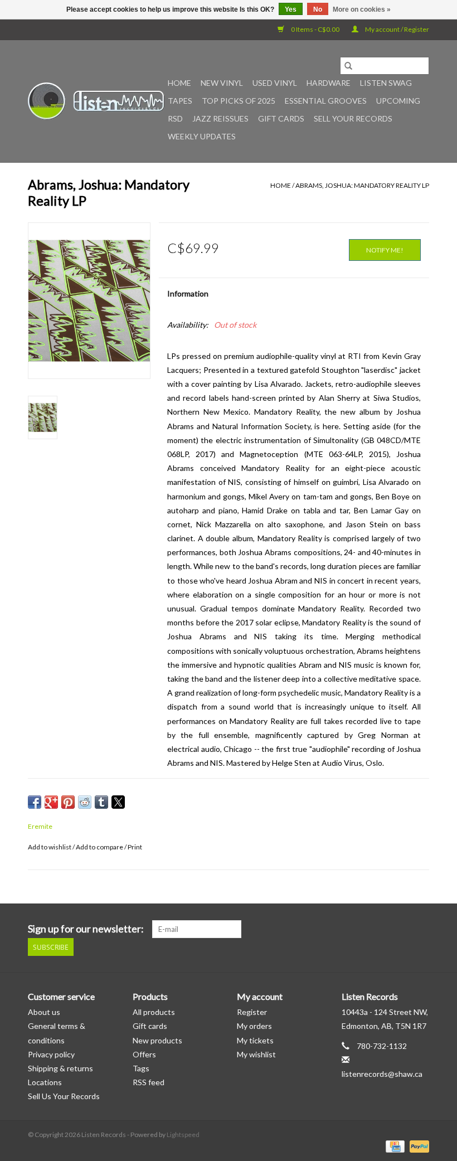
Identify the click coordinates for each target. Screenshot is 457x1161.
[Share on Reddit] (84, 802)
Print (135, 847)
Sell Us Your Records (64, 1096)
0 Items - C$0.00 (315, 29)
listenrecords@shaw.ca (382, 1074)
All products (154, 1012)
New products (157, 1040)
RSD (175, 118)
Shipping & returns (60, 1068)
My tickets (255, 1040)
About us (44, 1012)
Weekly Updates (202, 136)
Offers (144, 1054)
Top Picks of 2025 (238, 100)
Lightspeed (183, 1134)
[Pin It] (68, 802)
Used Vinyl (274, 83)
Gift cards (281, 118)
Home (179, 83)
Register (252, 1012)
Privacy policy (51, 1054)
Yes (290, 9)
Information (187, 293)
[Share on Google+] (51, 802)
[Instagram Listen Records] (420, 929)
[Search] (348, 66)
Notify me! (384, 250)
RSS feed (148, 1082)
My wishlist (256, 1054)
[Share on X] (118, 802)
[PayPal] (417, 1145)
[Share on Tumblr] (101, 802)
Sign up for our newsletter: (86, 929)
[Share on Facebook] (34, 802)
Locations (45, 1082)
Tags (141, 1068)
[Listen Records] (96, 101)
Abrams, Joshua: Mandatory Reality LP (362, 185)
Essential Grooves (326, 100)
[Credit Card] (394, 1145)
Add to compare (100, 847)
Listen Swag (386, 83)
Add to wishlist (50, 847)
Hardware (329, 83)
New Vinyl (222, 83)
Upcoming (398, 100)
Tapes (180, 100)
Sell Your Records (353, 118)
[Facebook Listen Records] (381, 929)
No (317, 9)
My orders (254, 1026)
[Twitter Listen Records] (401, 929)
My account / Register (396, 29)
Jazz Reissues (220, 118)
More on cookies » (362, 9)
